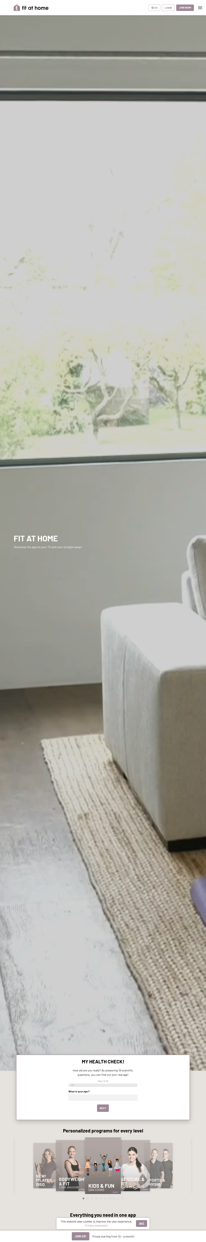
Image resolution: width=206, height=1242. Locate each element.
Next (103, 1108)
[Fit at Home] (31, 7)
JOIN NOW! (185, 7)
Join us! (80, 1236)
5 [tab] (100, 1198)
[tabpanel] (47, 1165)
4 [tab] (96, 1198)
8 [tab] (113, 1198)
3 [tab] (92, 1198)
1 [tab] (83, 1198)
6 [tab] (105, 1198)
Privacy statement (96, 1225)
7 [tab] (109, 1198)
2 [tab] (87, 1198)
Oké (141, 1223)
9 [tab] (118, 1198)
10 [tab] (122, 1198)
